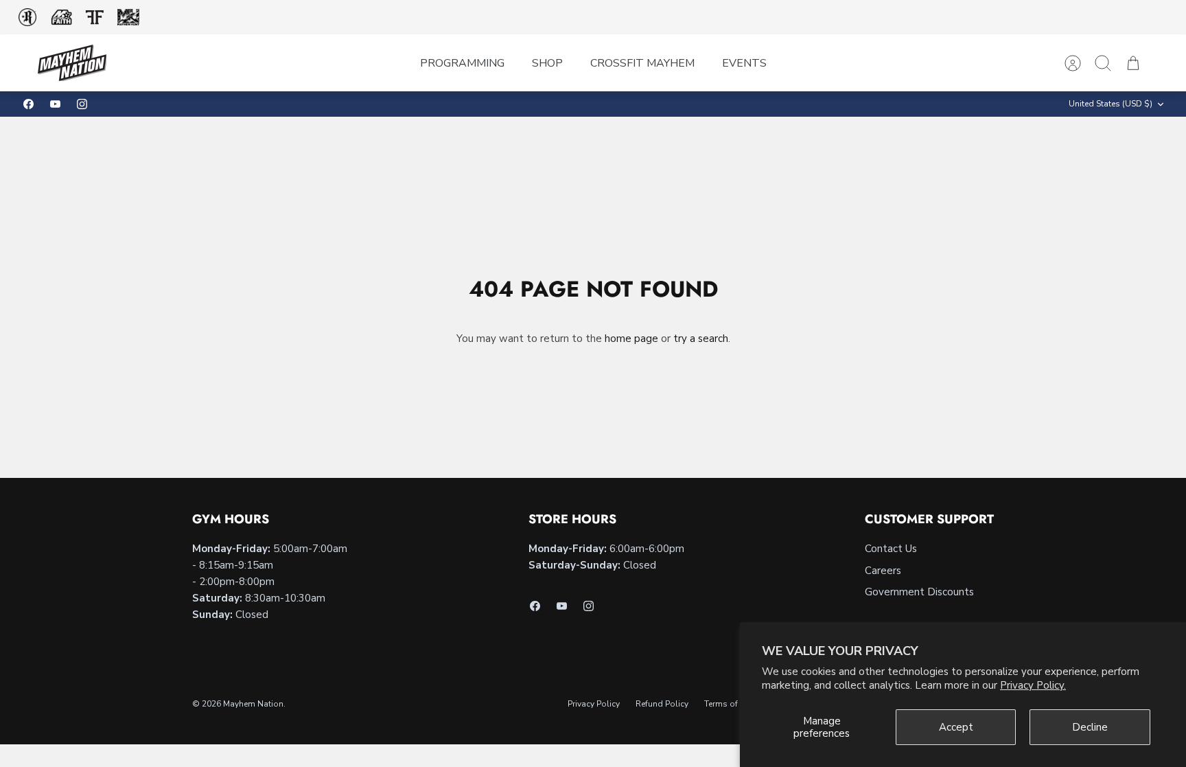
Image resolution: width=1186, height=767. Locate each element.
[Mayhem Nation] (72, 63)
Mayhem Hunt (128, 17)
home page (631, 338)
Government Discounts (919, 592)
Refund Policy (662, 703)
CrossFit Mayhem (642, 63)
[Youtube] (55, 104)
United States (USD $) (1110, 103)
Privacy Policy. (1033, 685)
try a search (700, 338)
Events (744, 63)
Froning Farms (94, 17)
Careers (883, 570)
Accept (956, 727)
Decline (1090, 727)
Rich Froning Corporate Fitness (27, 17)
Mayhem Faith (62, 17)
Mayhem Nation (253, 703)
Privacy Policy (594, 703)
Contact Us (891, 549)
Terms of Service (735, 703)
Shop (547, 63)
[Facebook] (28, 104)
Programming (462, 63)
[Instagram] (82, 104)
